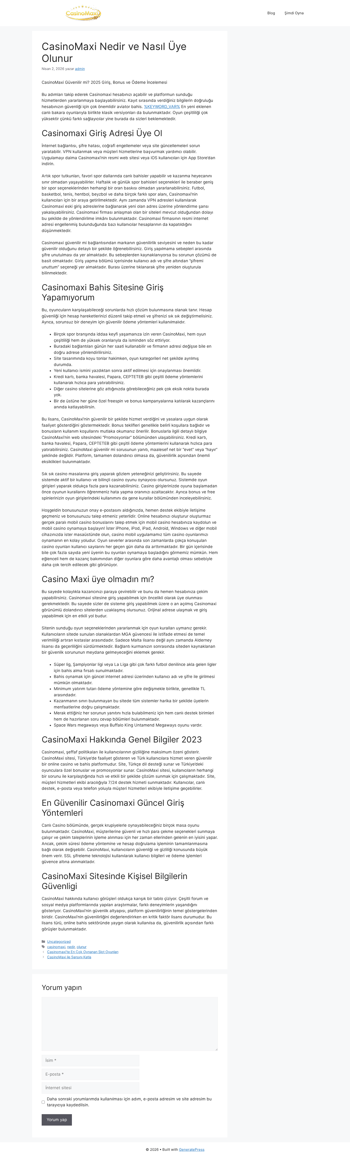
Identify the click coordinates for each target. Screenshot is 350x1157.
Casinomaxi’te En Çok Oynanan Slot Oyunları (82, 952)
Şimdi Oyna (294, 13)
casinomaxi (56, 947)
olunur (81, 947)
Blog (271, 13)
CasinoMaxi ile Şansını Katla (69, 957)
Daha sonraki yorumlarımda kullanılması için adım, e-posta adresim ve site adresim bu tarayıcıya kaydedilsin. (129, 1102)
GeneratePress (192, 1149)
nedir (71, 947)
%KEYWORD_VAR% (162, 106)
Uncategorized (59, 941)
